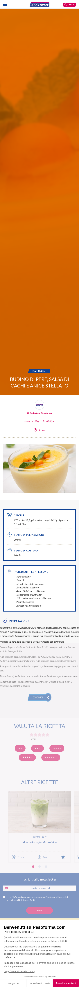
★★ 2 (37, 748)
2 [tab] (39, 866)
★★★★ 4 (27, 757)
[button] (40, 697)
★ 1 (20, 748)
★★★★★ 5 (51, 757)
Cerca (70, 4)
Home (27, 421)
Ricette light (49, 421)
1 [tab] (33, 866)
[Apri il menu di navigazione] (5, 4)
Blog (37, 421)
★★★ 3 (57, 748)
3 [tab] (46, 866)
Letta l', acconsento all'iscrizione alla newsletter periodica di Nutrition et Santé (39, 898)
